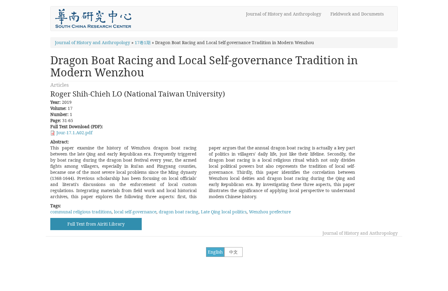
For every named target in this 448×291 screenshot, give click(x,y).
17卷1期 (143, 42)
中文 (233, 252)
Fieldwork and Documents (357, 14)
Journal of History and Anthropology (283, 14)
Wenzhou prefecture (270, 212)
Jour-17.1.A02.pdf (74, 132)
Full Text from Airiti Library (96, 224)
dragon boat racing (178, 212)
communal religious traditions (81, 212)
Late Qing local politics (224, 212)
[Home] (95, 18)
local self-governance (135, 212)
